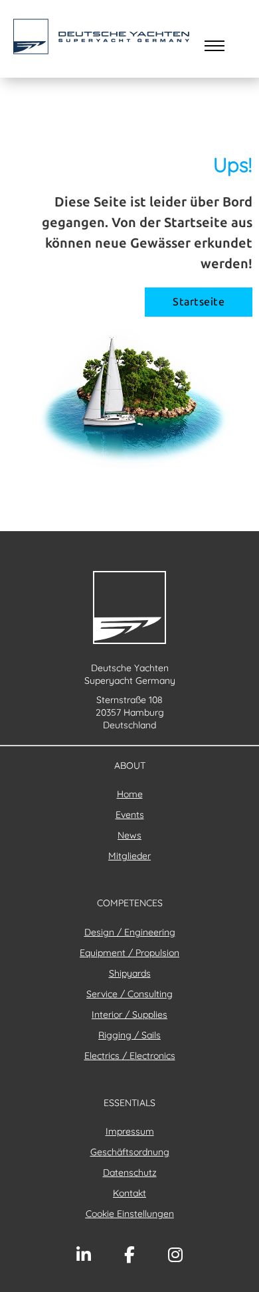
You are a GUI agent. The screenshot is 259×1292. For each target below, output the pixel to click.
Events (130, 815)
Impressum (130, 1131)
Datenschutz (130, 1172)
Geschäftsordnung (129, 1152)
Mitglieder (129, 856)
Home (130, 794)
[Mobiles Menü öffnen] (214, 45)
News (129, 835)
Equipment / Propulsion (129, 953)
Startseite (198, 301)
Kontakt (129, 1193)
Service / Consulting (129, 994)
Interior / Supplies (129, 1014)
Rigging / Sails (129, 1035)
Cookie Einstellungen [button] (130, 1214)
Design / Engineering (129, 932)
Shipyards (130, 973)
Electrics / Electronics (129, 1056)
